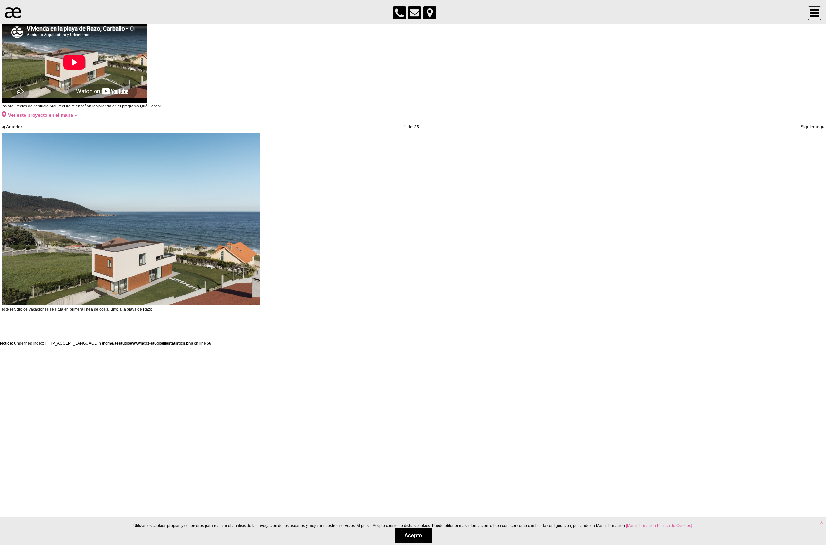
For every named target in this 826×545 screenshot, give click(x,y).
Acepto (413, 535)
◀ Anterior (12, 126)
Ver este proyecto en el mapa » (42, 115)
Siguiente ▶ (812, 126)
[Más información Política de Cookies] (659, 525)
